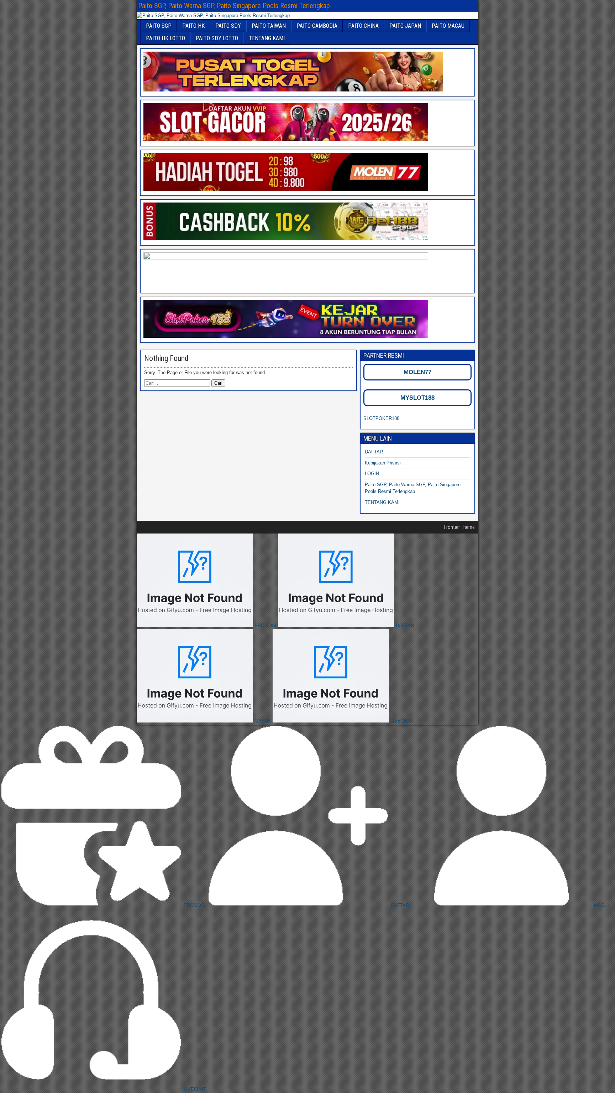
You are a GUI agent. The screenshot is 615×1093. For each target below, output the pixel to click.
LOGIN (372, 473)
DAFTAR (374, 451)
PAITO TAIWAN (269, 25)
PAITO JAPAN (405, 25)
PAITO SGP (159, 25)
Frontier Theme (459, 527)
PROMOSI (265, 625)
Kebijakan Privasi (383, 463)
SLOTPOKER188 (381, 418)
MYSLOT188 (417, 397)
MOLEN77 (417, 372)
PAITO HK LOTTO (165, 38)
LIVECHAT (401, 721)
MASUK (263, 721)
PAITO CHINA (363, 25)
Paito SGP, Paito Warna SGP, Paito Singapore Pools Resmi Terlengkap (234, 5)
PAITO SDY (228, 25)
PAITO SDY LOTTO (217, 38)
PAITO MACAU (448, 25)
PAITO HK (193, 25)
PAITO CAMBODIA (316, 25)
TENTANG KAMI (267, 38)
